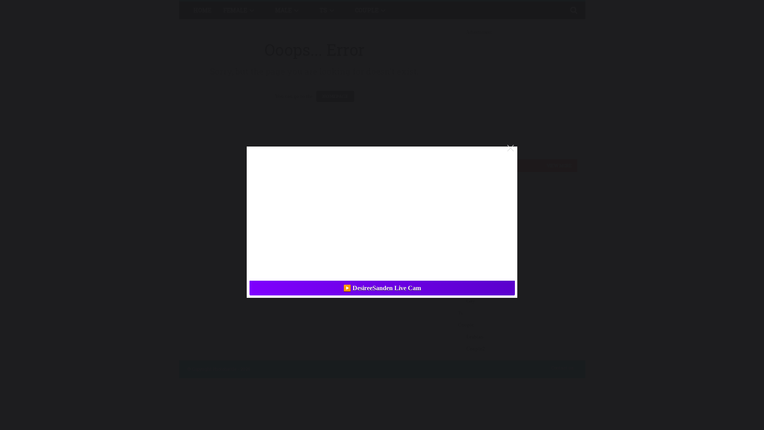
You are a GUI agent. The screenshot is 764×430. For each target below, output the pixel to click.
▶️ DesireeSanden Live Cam (382, 288)
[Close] (510, 148)
